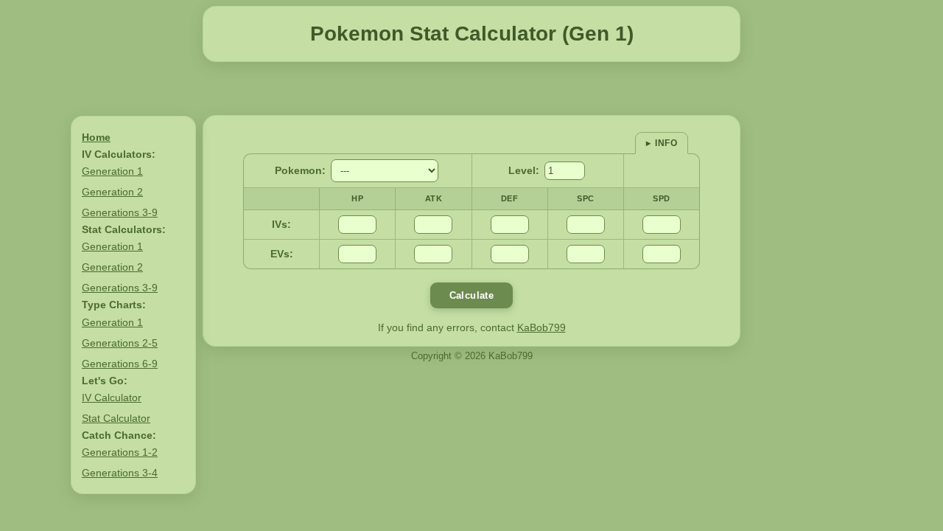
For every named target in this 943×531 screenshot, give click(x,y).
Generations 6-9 (120, 363)
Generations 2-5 (120, 343)
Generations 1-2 (120, 452)
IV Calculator (111, 397)
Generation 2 (112, 192)
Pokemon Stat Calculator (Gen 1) (472, 33)
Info (666, 143)
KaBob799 (541, 327)
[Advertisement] (471, 88)
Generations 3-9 (120, 212)
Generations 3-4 (120, 473)
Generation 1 (112, 171)
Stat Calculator (116, 418)
